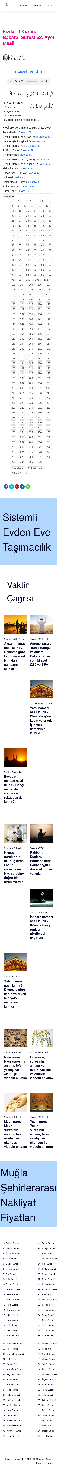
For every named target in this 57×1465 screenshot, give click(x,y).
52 (27, 240)
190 (31, 368)
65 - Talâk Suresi (11, 1379)
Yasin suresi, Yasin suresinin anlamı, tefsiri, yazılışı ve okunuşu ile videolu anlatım (41, 1134)
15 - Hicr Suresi (10, 1315)
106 (40, 285)
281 (40, 457)
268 (13, 447)
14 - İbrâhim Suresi (12, 1309)
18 (42, 211)
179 (22, 358)
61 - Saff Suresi (10, 1358)
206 (40, 383)
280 (31, 457)
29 (35, 220)
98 (12, 280)
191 (40, 368)
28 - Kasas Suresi (46, 1284)
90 (42, 270)
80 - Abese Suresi (46, 1358)
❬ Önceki (20, 71)
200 (31, 378)
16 (27, 211)
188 (13, 368)
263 (13, 442)
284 (22, 462)
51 (20, 240)
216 (40, 393)
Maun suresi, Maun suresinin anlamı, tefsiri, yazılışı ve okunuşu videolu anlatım (15, 1134)
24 (42, 216)
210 (31, 388)
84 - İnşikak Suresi (47, 1379)
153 (13, 334)
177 (48, 353)
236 (40, 412)
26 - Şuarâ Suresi (46, 1273)
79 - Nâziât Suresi (46, 1353)
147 (48, 324)
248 (13, 427)
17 (35, 211)
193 (13, 373)
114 (22, 294)
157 (48, 334)
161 (40, 339)
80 (12, 265)
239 (22, 417)
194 (22, 373)
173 (13, 353)
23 (35, 216)
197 (48, 373)
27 (20, 220)
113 (13, 294)
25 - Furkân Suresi (47, 1268)
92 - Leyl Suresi (45, 1420)
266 (40, 442)
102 (46, 280)
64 (27, 250)
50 (12, 240)
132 (48, 309)
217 (48, 393)
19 (50, 211)
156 (40, 334)
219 (22, 398)
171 (40, 349)
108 (13, 289)
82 (27, 265)
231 (40, 408)
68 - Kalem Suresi (11, 1394)
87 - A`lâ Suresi (45, 1394)
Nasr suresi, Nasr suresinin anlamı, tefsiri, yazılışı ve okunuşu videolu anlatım (15, 1067)
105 (31, 285)
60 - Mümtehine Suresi (13, 1353)
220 (31, 398)
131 (40, 309)
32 (12, 225)
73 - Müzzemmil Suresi (13, 1420)
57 (20, 245)
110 (31, 289)
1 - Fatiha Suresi (11, 1243)
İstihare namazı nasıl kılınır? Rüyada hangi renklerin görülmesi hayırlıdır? (41, 927)
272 (48, 447)
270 (31, 447)
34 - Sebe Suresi (46, 1315)
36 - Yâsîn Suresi (46, 1325)
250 (31, 427)
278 (13, 457)
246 (40, 422)
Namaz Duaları (38, 847)
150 (31, 329)
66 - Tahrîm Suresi (11, 1384)
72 (42, 255)
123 (13, 304)
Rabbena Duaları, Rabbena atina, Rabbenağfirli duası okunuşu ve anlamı (41, 863)
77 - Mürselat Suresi (47, 1343)
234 (22, 412)
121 (39, 299)
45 (20, 235)
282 (48, 457)
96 (42, 275)
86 (12, 270)
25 (50, 216)
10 (25, 206)
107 (48, 285)
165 (31, 344)
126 (40, 304)
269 (22, 447)
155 (31, 334)
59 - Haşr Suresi (10, 1348)
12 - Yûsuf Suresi (11, 1299)
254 (22, 432)
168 (13, 349)
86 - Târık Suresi (46, 1389)
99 (20, 280)
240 (31, 417)
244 (22, 422)
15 (20, 211)
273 (13, 452)
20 (12, 216)
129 (22, 309)
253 (13, 432)
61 (50, 245)
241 (40, 417)
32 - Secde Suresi (46, 1304)
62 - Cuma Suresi (11, 1364)
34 (27, 225)
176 (40, 353)
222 (48, 398)
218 (13, 398)
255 (31, 432)
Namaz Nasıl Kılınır (15, 638)
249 (22, 427)
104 (22, 285)
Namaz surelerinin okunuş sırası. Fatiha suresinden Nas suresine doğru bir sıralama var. (14, 867)
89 (35, 270)
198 (13, 378)
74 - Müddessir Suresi (13, 1425)
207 (48, 383)
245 (31, 422)
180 (31, 358)
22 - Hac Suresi (45, 1253)
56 (12, 245)
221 (40, 398)
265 (31, 442)
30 (42, 220)
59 (35, 245)
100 (28, 280)
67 (50, 250)
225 (31, 403)
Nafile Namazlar (13, 772)
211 (40, 388)
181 (40, 358)
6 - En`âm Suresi (11, 1268)
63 (20, 250)
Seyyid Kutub (17, 56)
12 (39, 206)
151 (40, 329)
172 (48, 349)
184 (22, 363)
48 (42, 235)
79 (50, 260)
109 (22, 289)
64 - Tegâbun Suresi (12, 1374)
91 (50, 270)
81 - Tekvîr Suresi (46, 1364)
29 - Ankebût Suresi (47, 1289)
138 (13, 319)
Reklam (8, 1458)
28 (27, 220)
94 (27, 275)
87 (20, 270)
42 (42, 230)
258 (13, 437)
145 (31, 324)
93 (20, 275)
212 (48, 388)
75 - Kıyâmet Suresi (12, 1430)
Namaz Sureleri (39, 638)
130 (31, 309)
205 (31, 383)
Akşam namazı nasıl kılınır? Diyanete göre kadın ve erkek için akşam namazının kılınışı (15, 656)
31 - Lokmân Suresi (47, 1299)
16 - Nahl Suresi (10, 1320)
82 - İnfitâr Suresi (46, 1369)
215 (31, 393)
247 (48, 422)
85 (50, 265)
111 (39, 289)
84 (42, 265)
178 (13, 358)
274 (22, 452)
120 (31, 299)
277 (48, 452)
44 (12, 235)
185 (31, 363)
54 (42, 240)
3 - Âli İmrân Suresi (12, 1253)
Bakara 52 (25, 132)
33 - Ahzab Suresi (46, 1309)
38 (12, 230)
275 (31, 452)
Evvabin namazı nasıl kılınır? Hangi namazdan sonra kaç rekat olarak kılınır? (14, 789)
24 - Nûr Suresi (45, 1263)
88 (27, 270)
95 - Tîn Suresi (45, 1435)
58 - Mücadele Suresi (13, 1343)
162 (48, 339)
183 (13, 363)
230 (31, 408)
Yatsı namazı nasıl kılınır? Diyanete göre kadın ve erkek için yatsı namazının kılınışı (41, 720)
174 (22, 353)
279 (22, 457)
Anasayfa (23, 5)
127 (48, 304)
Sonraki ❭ (36, 71)
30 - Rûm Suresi (45, 1294)
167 (48, 344)
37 (50, 225)
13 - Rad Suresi (10, 1304)
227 (48, 403)
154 (22, 334)
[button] (23, 5)
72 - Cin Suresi (9, 1415)
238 (13, 417)
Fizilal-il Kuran (35, 468)
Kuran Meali (9, 196)
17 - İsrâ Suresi (10, 1325)
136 (40, 314)
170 (31, 349)
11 (32, 206)
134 (22, 314)
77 (35, 260)
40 (27, 230)
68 (12, 255)
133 (13, 314)
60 (42, 245)
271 (40, 447)
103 (13, 285)
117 (48, 294)
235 (31, 412)
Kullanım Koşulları (44, 1462)
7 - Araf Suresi (9, 1273)
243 (13, 422)
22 (27, 216)
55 (50, 240)
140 (31, 319)
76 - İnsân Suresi (11, 1435)
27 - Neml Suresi (46, 1279)
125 (31, 304)
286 (40, 462)
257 (48, 432)
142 (48, 319)
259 (22, 437)
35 (35, 225)
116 (39, 294)
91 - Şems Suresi (46, 1415)
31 (50, 220)
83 (35, 265)
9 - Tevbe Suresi (10, 1284)
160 (31, 339)
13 (47, 206)
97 (50, 275)
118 (13, 299)
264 (22, 442)
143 (13, 324)
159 (22, 339)
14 (12, 211)
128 (13, 309)
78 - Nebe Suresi (46, 1348)
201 (40, 378)
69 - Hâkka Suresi (11, 1399)
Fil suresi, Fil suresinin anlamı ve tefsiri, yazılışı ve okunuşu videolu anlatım (41, 1067)
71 (35, 255)
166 (40, 344)
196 (40, 373)
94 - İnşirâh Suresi (46, 1430)
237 (48, 412)
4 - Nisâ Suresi (10, 1258)
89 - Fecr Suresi (45, 1405)
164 (22, 344)
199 (22, 378)
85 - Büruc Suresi (46, 1384)
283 (13, 462)
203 (13, 383)
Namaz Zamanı (45, 1458)
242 (48, 417)
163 (13, 344)
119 (22, 299)
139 (22, 319)
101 (37, 280)
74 (12, 260)
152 (48, 329)
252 (48, 427)
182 (48, 358)
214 (22, 393)
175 (31, 353)
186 (40, 363)
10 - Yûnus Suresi (11, 1289)
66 (42, 250)
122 (48, 299)
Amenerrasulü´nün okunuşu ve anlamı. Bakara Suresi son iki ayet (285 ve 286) (40, 654)
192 (48, 368)
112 (48, 289)
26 (12, 220)
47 (35, 235)
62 (12, 250)
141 (40, 319)
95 (35, 275)
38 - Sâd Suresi (45, 1335)
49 (50, 235)
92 (12, 275)
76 (27, 260)
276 (40, 452)
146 (40, 324)
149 (22, 329)
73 (50, 255)
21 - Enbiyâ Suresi (46, 1248)
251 (40, 427)
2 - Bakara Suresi (11, 1248)
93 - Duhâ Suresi (46, 1425)
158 (13, 339)
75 (20, 260)
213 (13, 393)
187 (48, 363)
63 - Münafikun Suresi (13, 1369)
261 (40, 437)
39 (20, 230)
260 (31, 437)
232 (48, 408)
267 (48, 442)
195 (31, 373)
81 (20, 265)
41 (35, 230)
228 (13, 408)
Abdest (37, 5)
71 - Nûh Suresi (10, 1410)
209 (22, 388)
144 (22, 324)
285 (31, 462)
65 (35, 250)
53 (35, 240)
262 (48, 437)
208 (13, 388)
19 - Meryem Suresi (12, 1335)
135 (31, 314)
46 (27, 235)
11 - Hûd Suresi (10, 1294)
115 (30, 294)
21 (20, 216)
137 (48, 314)
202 (48, 378)
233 (13, 412)
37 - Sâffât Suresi (46, 1330)
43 (50, 230)
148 (13, 329)
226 (40, 403)
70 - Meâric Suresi (11, 1405)
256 (40, 432)
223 (13, 403)
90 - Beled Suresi (46, 1410)
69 (20, 255)
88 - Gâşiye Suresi (47, 1399)
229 (22, 408)
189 (22, 368)
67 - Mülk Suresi (10, 1389)
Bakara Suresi (19, 473)
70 (27, 255)
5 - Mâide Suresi (10, 1263)
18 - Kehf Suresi (10, 1330)
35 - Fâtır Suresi (45, 1320)
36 (42, 225)
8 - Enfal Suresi (10, 1279)
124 (22, 304)
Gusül (50, 5)
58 (27, 245)
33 (20, 225)
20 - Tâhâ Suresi (46, 1243)
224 (22, 403)
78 (42, 260)
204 (22, 383)
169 (22, 349)
